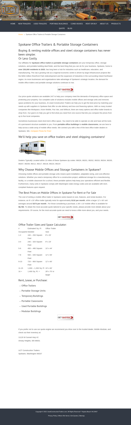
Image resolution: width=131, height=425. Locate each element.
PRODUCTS (116, 24)
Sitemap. (82, 416)
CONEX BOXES (77, 24)
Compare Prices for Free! (41, 131)
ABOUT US (104, 24)
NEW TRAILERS (24, 24)
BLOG (70, 28)
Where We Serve (63, 416)
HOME (12, 24)
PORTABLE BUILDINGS (59, 24)
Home (20, 34)
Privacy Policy (52, 416)
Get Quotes (74, 416)
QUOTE (62, 28)
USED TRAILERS (40, 24)
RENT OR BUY (91, 24)
